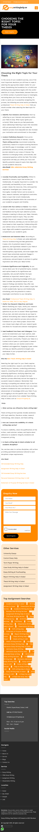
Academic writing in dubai (15, 604)
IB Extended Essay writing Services (19, 655)
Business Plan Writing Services (16, 611)
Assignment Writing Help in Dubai (13, 468)
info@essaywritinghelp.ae (20, 2)
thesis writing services (13, 641)
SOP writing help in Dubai (21, 669)
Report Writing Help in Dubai (14, 577)
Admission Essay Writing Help (16, 651)
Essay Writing (6, 772)
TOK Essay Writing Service (15, 616)
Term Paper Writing (11, 563)
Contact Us (6, 762)
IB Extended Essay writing (19, 653)
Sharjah (4, 797)
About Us (5, 754)
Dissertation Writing (8, 781)
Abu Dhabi (5, 794)
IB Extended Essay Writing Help (12, 464)
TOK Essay (18, 621)
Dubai (4, 791)
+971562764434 (7, 2)
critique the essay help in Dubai (16, 678)
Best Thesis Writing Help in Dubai (19, 359)
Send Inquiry (9, 32)
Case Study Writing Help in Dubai (16, 567)
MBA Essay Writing (8, 775)
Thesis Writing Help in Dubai (20, 105)
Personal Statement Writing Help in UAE (15, 478)
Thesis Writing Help (9, 239)
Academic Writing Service (23, 609)
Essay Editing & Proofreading (14, 572)
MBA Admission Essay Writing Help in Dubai (18, 645)
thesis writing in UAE (20, 639)
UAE (3, 799)
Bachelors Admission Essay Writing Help (18, 660)
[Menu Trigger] (36, 7)
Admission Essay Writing (14, 649)
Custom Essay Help (11, 558)
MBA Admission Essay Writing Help (17, 643)
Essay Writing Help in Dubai (15, 671)
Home (4, 751)
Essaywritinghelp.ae (23, 398)
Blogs (4, 759)
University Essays (10, 553)
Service (4, 756)
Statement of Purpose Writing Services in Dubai (17, 483)
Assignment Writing (8, 778)
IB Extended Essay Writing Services (13, 473)
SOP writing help (18, 629)
